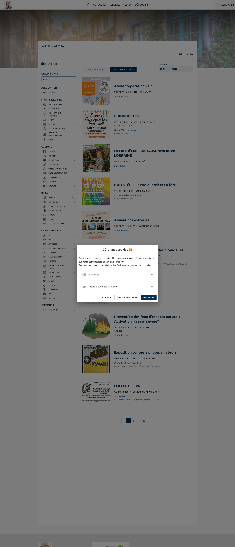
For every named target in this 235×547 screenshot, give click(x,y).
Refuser (106, 297)
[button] (117, 274)
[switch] (82, 286)
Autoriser (148, 297)
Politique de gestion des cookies (134, 265)
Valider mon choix (127, 297)
